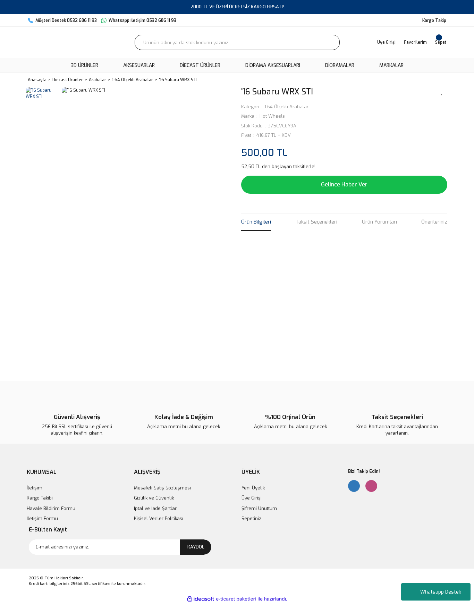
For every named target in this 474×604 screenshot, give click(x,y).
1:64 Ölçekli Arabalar (286, 107)
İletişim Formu (42, 518)
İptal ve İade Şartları (156, 508)
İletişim (34, 488)
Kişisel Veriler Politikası (158, 518)
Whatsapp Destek (440, 592)
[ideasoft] (200, 599)
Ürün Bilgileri (256, 221)
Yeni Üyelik (253, 488)
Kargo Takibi (40, 498)
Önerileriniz (434, 221)
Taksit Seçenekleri (316, 221)
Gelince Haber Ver (344, 184)
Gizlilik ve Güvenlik (154, 498)
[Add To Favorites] (441, 91)
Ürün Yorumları (379, 221)
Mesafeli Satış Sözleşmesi (162, 488)
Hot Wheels (272, 116)
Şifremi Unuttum (259, 508)
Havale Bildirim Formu (51, 508)
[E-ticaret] (236, 599)
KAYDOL (195, 547)
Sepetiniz (251, 518)
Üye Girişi (252, 498)
